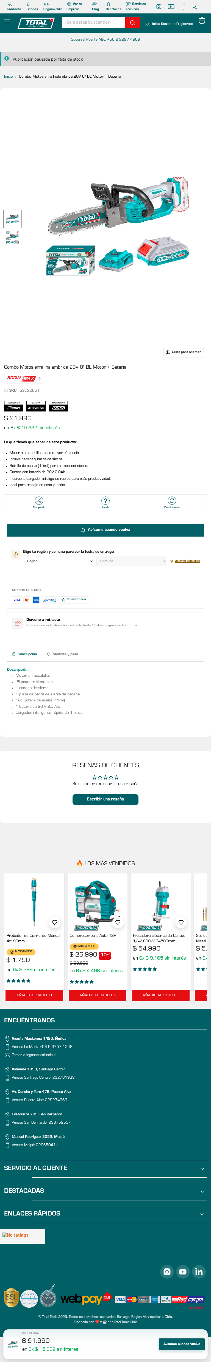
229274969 (56, 1100)
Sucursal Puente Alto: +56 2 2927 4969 (105, 40)
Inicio (8, 77)
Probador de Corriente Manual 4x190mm (33, 939)
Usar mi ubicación (187, 561)
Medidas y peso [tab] (65, 655)
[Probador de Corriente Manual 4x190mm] (34, 902)
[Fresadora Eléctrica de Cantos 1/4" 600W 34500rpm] (161, 902)
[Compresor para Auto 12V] (97, 902)
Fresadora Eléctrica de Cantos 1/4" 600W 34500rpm (159, 939)
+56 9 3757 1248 (56, 1047)
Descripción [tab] (27, 655)
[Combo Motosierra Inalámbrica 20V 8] (12, 219)
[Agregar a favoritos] (54, 922)
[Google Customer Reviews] (22, 1236)
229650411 (47, 1145)
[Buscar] (132, 22)
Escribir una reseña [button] (105, 799)
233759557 (60, 1123)
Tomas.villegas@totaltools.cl (34, 1056)
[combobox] (93, 22)
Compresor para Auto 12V (93, 936)
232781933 (63, 1078)
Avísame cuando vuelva (182, 1344)
